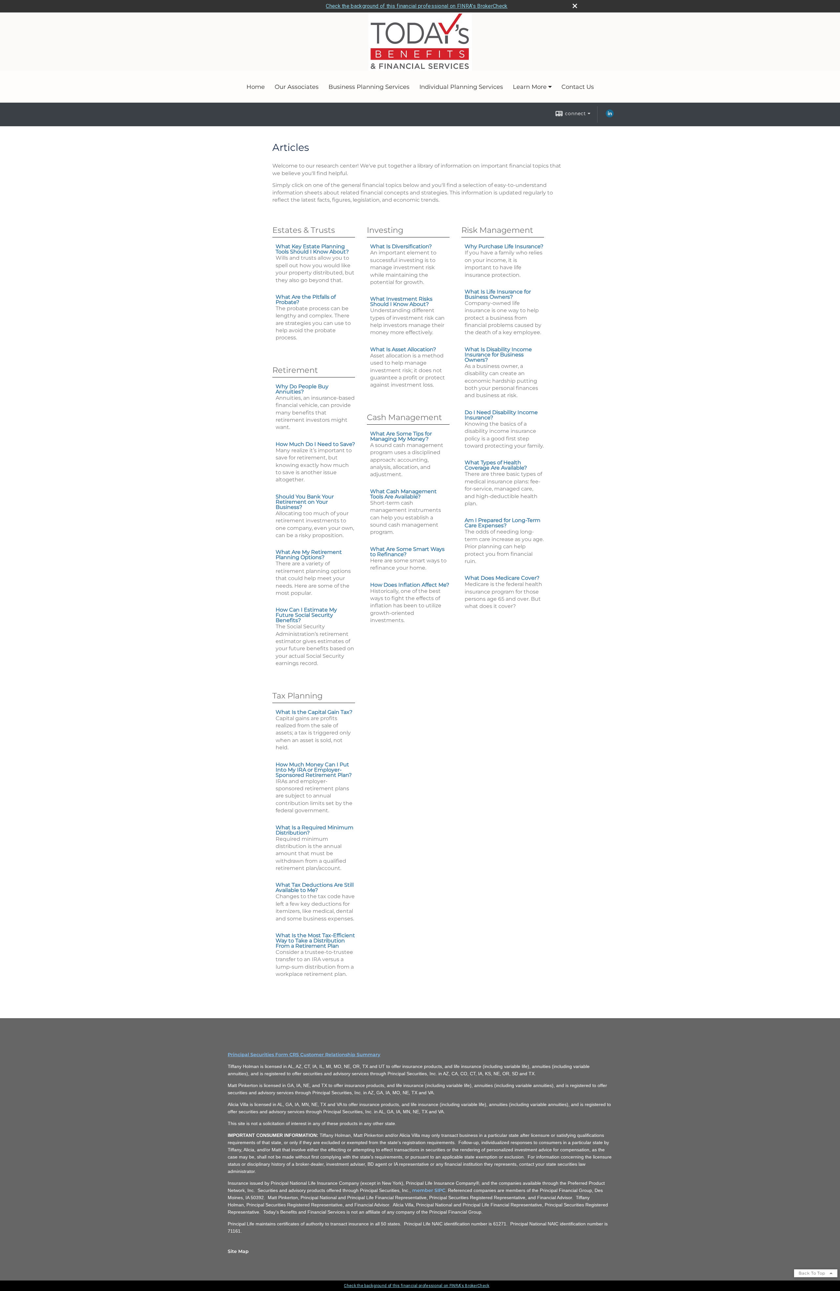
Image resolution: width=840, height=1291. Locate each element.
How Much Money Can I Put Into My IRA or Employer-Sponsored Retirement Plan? (314, 769)
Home (255, 87)
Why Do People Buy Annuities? (302, 389)
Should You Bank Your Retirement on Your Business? (305, 502)
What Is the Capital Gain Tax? (314, 712)
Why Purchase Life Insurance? (504, 246)
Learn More (530, 87)
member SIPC (428, 1190)
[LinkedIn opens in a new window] (610, 116)
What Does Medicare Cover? (502, 578)
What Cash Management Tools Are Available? (403, 494)
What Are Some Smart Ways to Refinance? (407, 551)
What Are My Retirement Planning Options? (309, 554)
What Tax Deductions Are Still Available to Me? (315, 887)
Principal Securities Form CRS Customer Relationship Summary (304, 1055)
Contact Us (577, 87)
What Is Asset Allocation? (403, 349)
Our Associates (297, 87)
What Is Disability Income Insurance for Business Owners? (498, 354)
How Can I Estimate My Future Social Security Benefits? (306, 615)
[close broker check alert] (575, 6)
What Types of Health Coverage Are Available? (496, 465)
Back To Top (813, 1273)
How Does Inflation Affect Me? (409, 585)
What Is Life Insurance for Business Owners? (498, 294)
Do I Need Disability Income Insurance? (501, 415)
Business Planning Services (369, 87)
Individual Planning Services (461, 87)
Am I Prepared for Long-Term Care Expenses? (502, 523)
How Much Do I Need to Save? (315, 444)
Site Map (238, 1251)
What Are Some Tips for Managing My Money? (401, 436)
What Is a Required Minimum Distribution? (314, 830)
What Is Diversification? (401, 246)
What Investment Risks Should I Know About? (401, 301)
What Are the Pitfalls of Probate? (306, 299)
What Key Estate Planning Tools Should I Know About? (312, 249)
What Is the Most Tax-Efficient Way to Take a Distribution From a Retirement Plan (315, 940)
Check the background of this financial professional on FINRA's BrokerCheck (416, 6)
